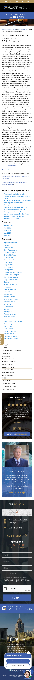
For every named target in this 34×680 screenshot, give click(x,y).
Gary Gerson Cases (11, 280)
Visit (22, 1)
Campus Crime (9, 248)
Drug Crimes (6, 353)
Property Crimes (8, 372)
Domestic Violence (10, 260)
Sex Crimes (8, 326)
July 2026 (7, 228)
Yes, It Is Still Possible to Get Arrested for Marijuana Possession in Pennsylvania (17, 203)
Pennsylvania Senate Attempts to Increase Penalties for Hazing (15, 208)
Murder (6, 309)
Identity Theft (8, 294)
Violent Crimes (9, 334)
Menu (5, 1)
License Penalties (8, 367)
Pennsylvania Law (22, 29)
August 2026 (8, 226)
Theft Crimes (8, 329)
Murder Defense (8, 370)
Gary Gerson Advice (11, 277)
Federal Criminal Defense (13, 272)
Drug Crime (8, 262)
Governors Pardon (10, 284)
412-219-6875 (18, 17)
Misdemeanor (8, 307)
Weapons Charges (10, 336)
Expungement (8, 270)
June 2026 (7, 230)
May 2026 (7, 233)
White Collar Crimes (11, 339)
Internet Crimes (9, 297)
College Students (10, 252)
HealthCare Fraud (10, 289)
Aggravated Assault (10, 243)
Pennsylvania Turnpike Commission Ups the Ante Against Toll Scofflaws (16, 213)
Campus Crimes (7, 348)
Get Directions (15, 536)
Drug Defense (9, 265)
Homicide (7, 292)
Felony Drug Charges (11, 275)
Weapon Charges (8, 389)
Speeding (5, 378)
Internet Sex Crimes (11, 299)
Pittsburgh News (9, 316)
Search (28, 1)
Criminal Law (8, 257)
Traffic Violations (10, 331)
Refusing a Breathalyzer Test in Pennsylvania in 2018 (15, 217)
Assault (6, 245)
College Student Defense (11, 350)
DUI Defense (8, 267)
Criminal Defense (10, 255)
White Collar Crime (9, 386)
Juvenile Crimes (9, 302)
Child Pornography (10, 250)
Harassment (8, 287)
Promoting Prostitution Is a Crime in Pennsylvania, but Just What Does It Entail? (17, 196)
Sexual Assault (7, 375)
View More (17, 434)
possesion (7, 319)
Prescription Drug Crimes (13, 321)
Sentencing (8, 324)
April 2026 (7, 235)
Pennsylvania (8, 311)
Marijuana (7, 304)
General (6, 282)
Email (17, 1)
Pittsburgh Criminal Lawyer (9, 29)
